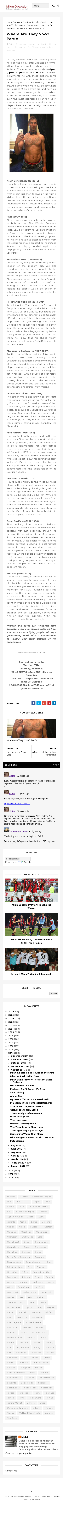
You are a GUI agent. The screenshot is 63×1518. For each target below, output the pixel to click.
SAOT (47, 1201)
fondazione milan (41, 1272)
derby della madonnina (18, 1257)
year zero (12, 1418)
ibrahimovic (46, 1292)
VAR (9, 1211)
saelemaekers (14, 1378)
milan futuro (37, 1317)
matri (9, 25)
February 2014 (19, 1162)
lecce (43, 1302)
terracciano (24, 1393)
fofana (25, 1272)
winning (49, 1413)
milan (9, 1317)
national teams (39, 1332)
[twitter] (32, 1491)
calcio (22, 1227)
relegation (25, 1367)
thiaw (37, 1393)
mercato (36, 1312)
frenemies (12, 1277)
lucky (39, 1307)
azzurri (23, 1222)
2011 (10, 1177)
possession (21, 1352)
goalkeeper (38, 1282)
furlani (38, 1277)
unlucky (36, 1408)
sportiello (43, 1383)
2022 (11, 1025)
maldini (10, 1312)
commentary (41, 1242)
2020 (11, 1032)
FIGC (18, 1201)
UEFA (21, 1207)
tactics (10, 1393)
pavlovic (37, 1342)
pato (43, 25)
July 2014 (16, 1145)
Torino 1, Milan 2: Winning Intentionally (32, 974)
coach (27, 1242)
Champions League (41, 1196)
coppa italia (13, 1247)
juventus (11, 1302)
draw (48, 1262)
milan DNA (22, 1317)
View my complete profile (18, 1453)
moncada (11, 1332)
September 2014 (20, 1066)
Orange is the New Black (24, 1110)
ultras (42, 1403)
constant (18, 22)
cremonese (40, 1247)
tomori (10, 1398)
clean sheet (13, 1242)
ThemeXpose (18, 1496)
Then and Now (18, 1120)
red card (23, 1362)
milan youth (12, 1327)
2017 (11, 1042)
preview (49, 1352)
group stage (24, 1287)
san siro (30, 1378)
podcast (50, 1347)
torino (21, 1398)
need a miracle (14, 1337)
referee (11, 1367)
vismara (49, 1408)
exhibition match (15, 1267)
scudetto (11, 1383)
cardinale (11, 1232)
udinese (31, 1403)
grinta (10, 1287)
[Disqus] (31, 807)
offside (43, 1337)
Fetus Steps (17, 1141)
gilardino (40, 22)
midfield (49, 1312)
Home (10, 22)
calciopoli (35, 1227)
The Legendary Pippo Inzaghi (26, 1130)
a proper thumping (25, 1211)
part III (23, 72)
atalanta (11, 1222)
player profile (22, 1347)
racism (10, 1362)
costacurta (29, 22)
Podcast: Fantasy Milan (23, 1123)
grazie (51, 1282)
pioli (9, 1347)
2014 (11, 1053)
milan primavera (33, 1322)
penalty (49, 1342)
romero (44, 1372)
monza (24, 1332)
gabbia (49, 1277)
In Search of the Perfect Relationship (31, 1103)
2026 (11, 1011)
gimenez (22, 1282)
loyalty (28, 1307)
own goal (23, 1342)
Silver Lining (17, 1092)
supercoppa (30, 1388)
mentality (23, 1312)
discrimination (14, 1262)
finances (41, 1267)
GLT (27, 1201)
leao (32, 1302)
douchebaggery (34, 1262)
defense (26, 1252)
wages (10, 1413)
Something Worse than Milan (26, 1134)
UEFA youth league (38, 1207)
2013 (11, 1170)
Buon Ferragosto (19, 1116)
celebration (41, 1232)
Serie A (10, 1207)
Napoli (37, 1201)
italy (30, 1297)
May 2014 (16, 1152)
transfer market (14, 1403)
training (49, 1398)
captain (48, 1227)
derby (38, 1252)
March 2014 (17, 1159)
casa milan (26, 1232)
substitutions (13, 1388)
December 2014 (20, 1056)
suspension (46, 1388)
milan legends (19, 25)
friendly (26, 1277)
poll (9, 1352)
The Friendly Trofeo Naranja (26, 1113)
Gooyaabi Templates (31, 1499)
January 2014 (18, 1166)
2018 (11, 1039)
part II (13, 72)
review (38, 1367)
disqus (56, 765)
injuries (10, 1297)
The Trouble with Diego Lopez (27, 1127)
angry (41, 1217)
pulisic (25, 1357)
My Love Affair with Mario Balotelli (29, 1099)
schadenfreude (46, 1378)
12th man (11, 1196)
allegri (30, 1217)
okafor (10, 1342)
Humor (48, 22)
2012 (11, 1174)
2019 (11, 1035)
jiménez (40, 1297)
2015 (11, 1049)
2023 (11, 1022)
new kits (31, 1337)
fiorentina (12, 1272)
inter (21, 1297)
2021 (11, 1029)
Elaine (24, 1437)
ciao (40, 1237)
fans (30, 1267)
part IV (39, 72)
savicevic (11, 28)
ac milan (43, 1211)
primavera (12, 1357)
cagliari (10, 1227)
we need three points (29, 1413)
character (12, 1237)
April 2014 (16, 1155)
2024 (11, 1018)
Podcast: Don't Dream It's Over (27, 1089)
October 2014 (19, 1063)
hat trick (39, 1287)
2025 (11, 1015)
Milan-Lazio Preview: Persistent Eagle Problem (31, 1081)
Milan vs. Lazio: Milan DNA (24, 1076)
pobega (37, 1347)
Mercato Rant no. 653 (22, 1085)
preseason (36, 1352)
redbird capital (40, 1362)
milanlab (40, 1327)
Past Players (33, 25)
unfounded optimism (17, 1408)
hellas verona (29, 1292)
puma (35, 1357)
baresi (34, 1222)
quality (46, 1357)
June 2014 (17, 1149)
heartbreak (12, 1292)
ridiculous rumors (16, 1372)
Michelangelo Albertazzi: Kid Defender (32, 1137)
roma (32, 1372)
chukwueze (27, 1237)
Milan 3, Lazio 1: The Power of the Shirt (32, 1072)
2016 (11, 1046)
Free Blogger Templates (36, 1496)
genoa (10, 1282)
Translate (28, 862)
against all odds (15, 1217)
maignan (51, 1307)
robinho (50, 25)
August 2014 (18, 1070)
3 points (24, 1196)
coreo (26, 1247)
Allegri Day (16, 1096)
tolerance (49, 1393)
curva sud (12, 1252)
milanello (27, 1327)
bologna (46, 1222)
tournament (35, 1398)
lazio (22, 1302)
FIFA (9, 1201)
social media (27, 1383)
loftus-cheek (13, 1307)
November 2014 (20, 1059)
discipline (39, 1257)
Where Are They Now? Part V (22, 740)
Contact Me (11, 1470)
